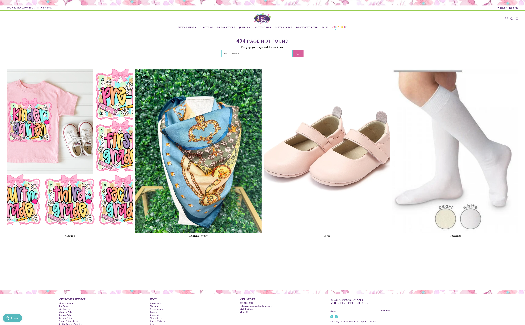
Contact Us (64, 309)
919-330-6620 (246, 303)
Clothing (154, 306)
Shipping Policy (66, 312)
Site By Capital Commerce (365, 321)
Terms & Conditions (68, 321)
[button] (206, 27)
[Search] (298, 53)
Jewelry (153, 312)
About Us (244, 312)
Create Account (67, 303)
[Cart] (517, 18)
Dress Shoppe (156, 309)
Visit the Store (246, 309)
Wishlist (502, 8)
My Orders (64, 306)
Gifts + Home (156, 318)
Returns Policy (66, 315)
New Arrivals (155, 303)
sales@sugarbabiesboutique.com (256, 306)
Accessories (155, 315)
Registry (513, 8)
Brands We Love (157, 321)
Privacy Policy (65, 318)
